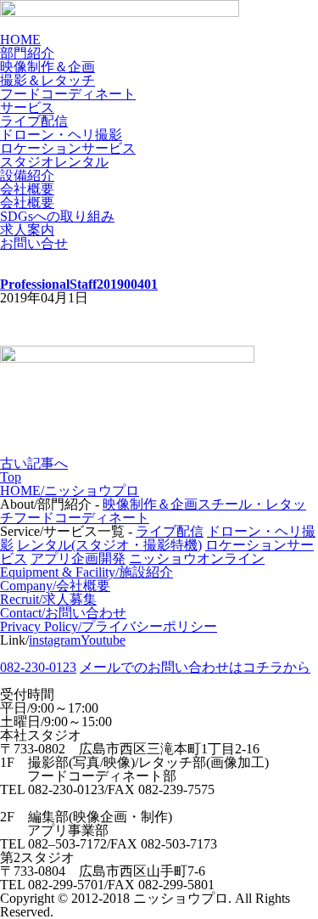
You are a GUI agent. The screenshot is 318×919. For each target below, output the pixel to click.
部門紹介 (27, 53)
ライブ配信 (34, 121)
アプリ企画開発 (78, 558)
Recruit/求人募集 (48, 599)
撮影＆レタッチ (47, 80)
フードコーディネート (68, 94)
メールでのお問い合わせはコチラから (195, 667)
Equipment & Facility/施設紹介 (86, 572)
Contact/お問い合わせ (63, 613)
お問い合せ (34, 243)
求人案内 (27, 230)
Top (10, 477)
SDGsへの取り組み (57, 216)
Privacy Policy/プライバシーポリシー (108, 626)
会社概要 (27, 189)
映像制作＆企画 (47, 66)
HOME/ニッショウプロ (69, 490)
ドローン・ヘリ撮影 (61, 134)
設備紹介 (27, 175)
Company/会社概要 (55, 585)
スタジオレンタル (54, 162)
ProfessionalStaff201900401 (79, 284)
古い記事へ (34, 463)
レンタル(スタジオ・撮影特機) (109, 545)
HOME (20, 39)
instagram (55, 640)
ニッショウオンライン (197, 558)
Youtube (103, 640)
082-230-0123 (38, 667)
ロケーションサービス (68, 148)
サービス (27, 107)
